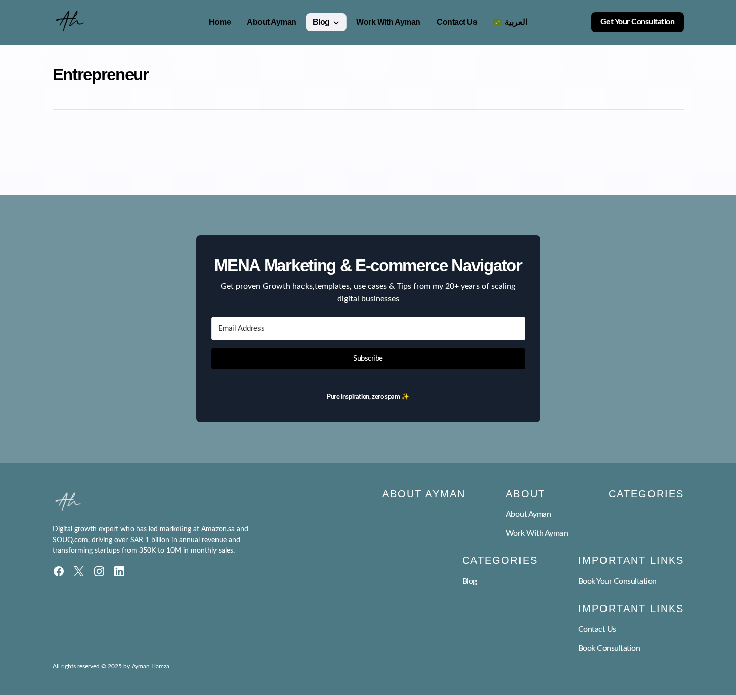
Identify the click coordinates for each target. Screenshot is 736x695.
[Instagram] (99, 571)
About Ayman (528, 514)
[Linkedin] (119, 571)
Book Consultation (609, 648)
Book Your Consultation (617, 581)
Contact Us (597, 629)
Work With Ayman (537, 533)
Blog (469, 581)
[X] (79, 571)
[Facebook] (59, 571)
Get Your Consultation (637, 22)
